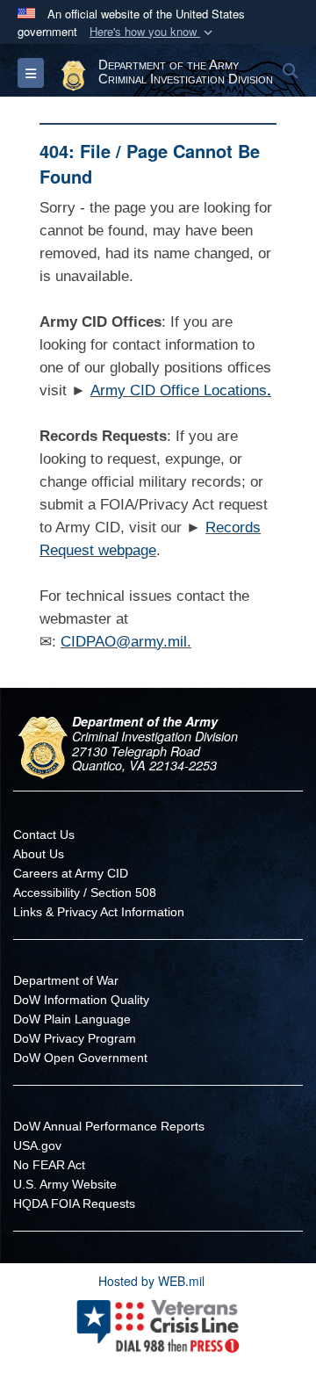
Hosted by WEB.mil (151, 1281)
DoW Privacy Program (74, 1038)
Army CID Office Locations (178, 390)
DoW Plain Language (72, 1019)
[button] (153, 32)
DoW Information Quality (81, 1000)
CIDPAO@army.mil (124, 641)
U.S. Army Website (65, 1184)
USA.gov (37, 1145)
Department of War (65, 980)
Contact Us (44, 834)
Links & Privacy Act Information (98, 912)
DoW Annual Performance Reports (109, 1126)
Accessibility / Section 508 (84, 892)
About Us (38, 854)
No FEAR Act (49, 1165)
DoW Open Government (80, 1058)
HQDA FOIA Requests (74, 1203)
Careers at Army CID (70, 873)
